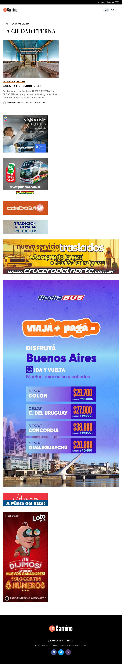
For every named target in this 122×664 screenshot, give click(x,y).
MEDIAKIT (70, 641)
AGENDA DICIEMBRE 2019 (22, 86)
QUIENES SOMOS (55, 641)
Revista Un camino (15, 103)
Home (5, 24)
